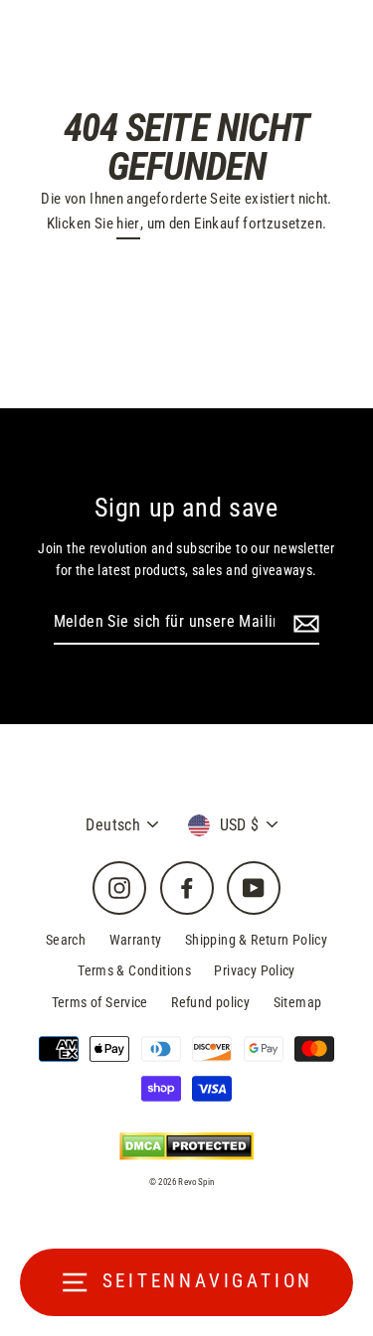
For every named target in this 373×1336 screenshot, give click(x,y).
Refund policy (210, 1002)
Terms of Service (100, 1002)
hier (128, 223)
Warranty (135, 940)
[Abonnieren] (303, 623)
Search (66, 940)
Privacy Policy (254, 970)
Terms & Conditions (134, 970)
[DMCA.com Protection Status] (186, 1146)
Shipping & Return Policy (256, 940)
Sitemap (298, 1002)
